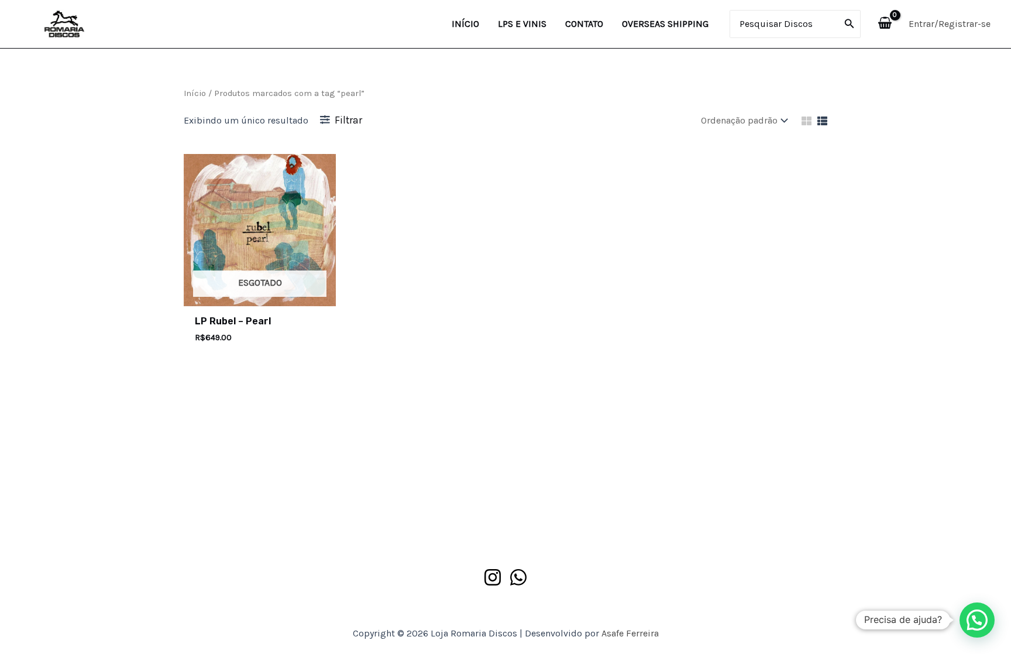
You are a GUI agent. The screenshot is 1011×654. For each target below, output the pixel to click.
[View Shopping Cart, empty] (884, 24)
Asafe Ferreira (630, 633)
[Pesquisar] (849, 24)
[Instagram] (492, 577)
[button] (977, 620)
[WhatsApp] (518, 577)
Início (195, 93)
